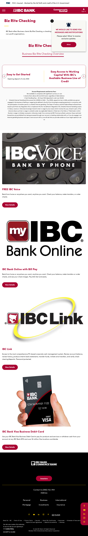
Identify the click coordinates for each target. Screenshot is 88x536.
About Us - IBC (7, 520)
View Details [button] (10, 206)
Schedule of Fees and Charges (76, 520)
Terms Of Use (18, 520)
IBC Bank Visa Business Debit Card (23, 431)
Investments (44, 504)
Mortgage (26, 504)
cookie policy (9, 529)
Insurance (61, 504)
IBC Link (7, 348)
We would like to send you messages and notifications (69, 30)
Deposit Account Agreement (34, 522)
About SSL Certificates (49, 520)
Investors (44, 478)
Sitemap (62, 522)
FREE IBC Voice (11, 189)
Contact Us (38, 489)
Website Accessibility (51, 522)
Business (43, 500)
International (60, 500)
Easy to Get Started (18, 74)
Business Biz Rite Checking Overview (43, 53)
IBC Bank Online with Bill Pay (19, 269)
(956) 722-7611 (49, 489)
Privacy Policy (28, 520)
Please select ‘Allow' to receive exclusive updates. (68, 37)
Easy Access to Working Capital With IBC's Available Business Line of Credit (65, 76)
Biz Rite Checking (20, 20)
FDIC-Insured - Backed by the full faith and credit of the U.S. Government (40, 3)
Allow (69, 44)
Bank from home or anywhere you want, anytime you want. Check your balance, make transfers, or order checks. (41, 195)
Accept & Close (9, 532)
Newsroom (61, 520)
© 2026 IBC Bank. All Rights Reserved (44, 529)
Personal (26, 500)
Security (37, 520)
